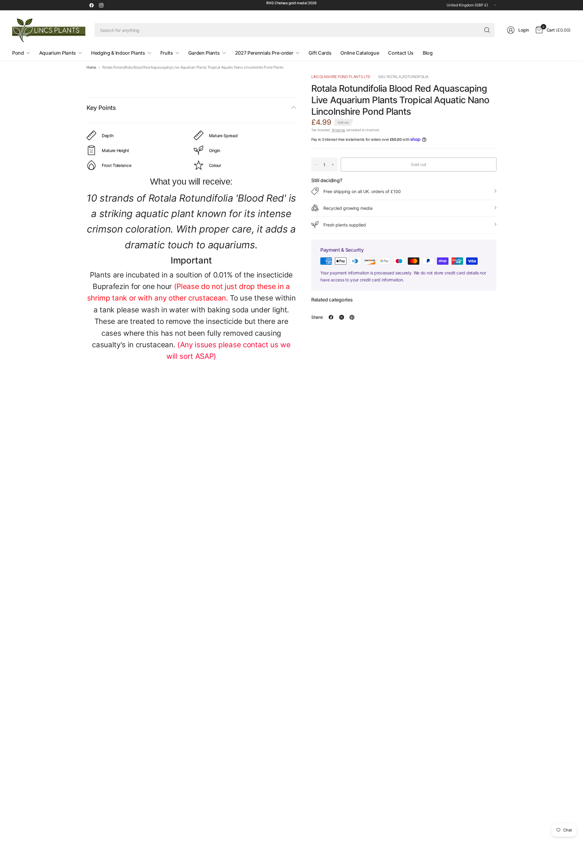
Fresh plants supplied (344, 224)
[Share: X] (342, 317)
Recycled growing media (348, 207)
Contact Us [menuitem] (401, 53)
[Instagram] (101, 5)
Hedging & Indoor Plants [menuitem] (118, 53)
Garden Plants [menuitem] (204, 53)
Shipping (338, 130)
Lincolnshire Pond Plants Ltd (340, 76)
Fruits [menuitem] (166, 53)
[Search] (487, 30)
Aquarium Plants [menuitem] (57, 53)
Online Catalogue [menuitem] (359, 53)
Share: (317, 317)
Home (91, 67)
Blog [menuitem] (428, 53)
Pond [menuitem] (18, 53)
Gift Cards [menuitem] (320, 53)
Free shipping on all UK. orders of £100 (362, 191)
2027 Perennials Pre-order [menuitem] (264, 53)
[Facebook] (91, 5)
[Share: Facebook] (331, 317)
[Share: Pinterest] (352, 317)
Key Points (101, 107)
